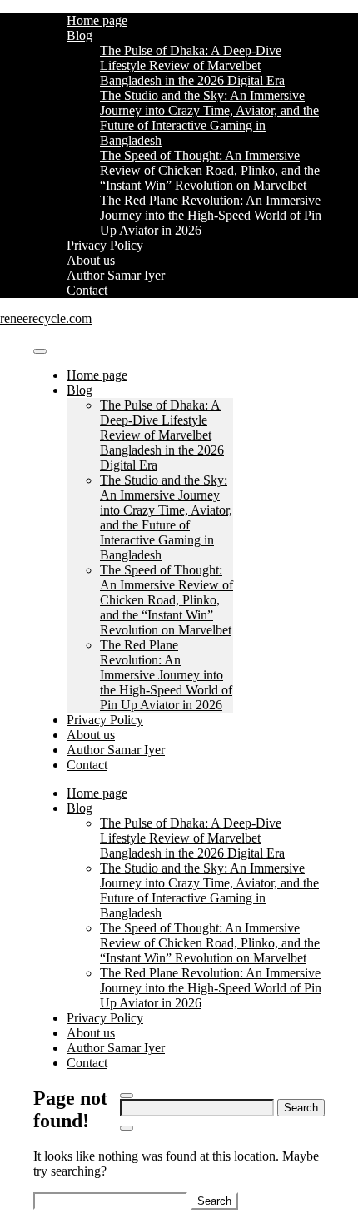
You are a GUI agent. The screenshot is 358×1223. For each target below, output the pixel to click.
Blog (79, 35)
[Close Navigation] (126, 1128)
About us (91, 260)
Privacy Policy (105, 245)
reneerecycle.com (46, 318)
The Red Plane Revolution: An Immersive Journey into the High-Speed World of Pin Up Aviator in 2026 (210, 215)
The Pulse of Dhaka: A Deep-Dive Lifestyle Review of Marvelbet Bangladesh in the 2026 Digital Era (192, 65)
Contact (87, 290)
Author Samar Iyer (116, 275)
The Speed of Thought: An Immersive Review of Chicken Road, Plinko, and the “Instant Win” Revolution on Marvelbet (210, 170)
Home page (97, 20)
